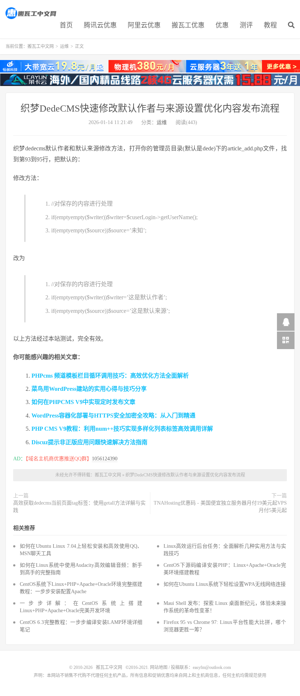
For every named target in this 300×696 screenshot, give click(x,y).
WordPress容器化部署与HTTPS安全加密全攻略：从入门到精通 (113, 415)
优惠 (222, 25)
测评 (246, 25)
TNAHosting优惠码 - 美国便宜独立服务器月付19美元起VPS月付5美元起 (220, 506)
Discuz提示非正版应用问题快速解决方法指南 (89, 442)
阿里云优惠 (144, 25)
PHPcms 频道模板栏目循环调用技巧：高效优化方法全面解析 (110, 376)
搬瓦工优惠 (188, 25)
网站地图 (159, 667)
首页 (66, 25)
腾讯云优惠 (100, 25)
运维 (64, 46)
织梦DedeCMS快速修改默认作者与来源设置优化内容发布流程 (150, 108)
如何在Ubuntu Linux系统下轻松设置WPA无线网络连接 (225, 584)
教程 (270, 25)
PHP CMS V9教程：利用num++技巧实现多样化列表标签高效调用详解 (122, 429)
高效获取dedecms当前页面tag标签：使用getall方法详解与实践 (79, 506)
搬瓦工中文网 (31, 13)
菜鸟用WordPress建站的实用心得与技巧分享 (89, 389)
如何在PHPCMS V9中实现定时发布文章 (83, 402)
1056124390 (104, 458)
